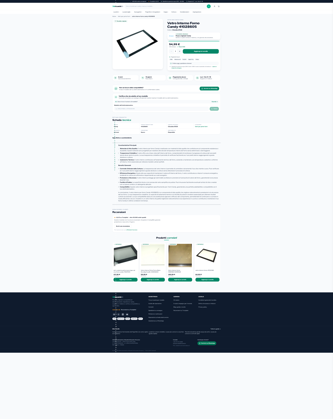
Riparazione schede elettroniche (158, 317)
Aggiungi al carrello (201, 51)
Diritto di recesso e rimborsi (206, 303)
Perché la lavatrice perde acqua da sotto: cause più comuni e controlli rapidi (200, 332)
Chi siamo (176, 300)
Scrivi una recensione (123, 226)
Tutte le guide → (216, 329)
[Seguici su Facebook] (114, 314)
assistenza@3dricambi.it (179, 343)
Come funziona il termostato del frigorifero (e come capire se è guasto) (130, 332)
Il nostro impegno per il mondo (182, 303)
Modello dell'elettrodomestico (123, 105)
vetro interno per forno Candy (114, 146)
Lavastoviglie (126, 12)
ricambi (117, 6)
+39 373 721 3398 (178, 341)
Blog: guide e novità (179, 307)
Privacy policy (202, 307)
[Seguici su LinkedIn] (123, 314)
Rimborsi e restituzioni (155, 314)
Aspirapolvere (197, 12)
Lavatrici (116, 12)
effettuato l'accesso (131, 229)
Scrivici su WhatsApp (210, 88)
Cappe (166, 12)
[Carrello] (219, 6)
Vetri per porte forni (124, 16)
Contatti (150, 307)
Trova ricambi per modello (156, 300)
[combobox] (166, 6)
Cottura (173, 12)
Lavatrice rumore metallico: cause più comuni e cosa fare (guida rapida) (166, 332)
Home (114, 16)
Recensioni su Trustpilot (180, 310)
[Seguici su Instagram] (118, 314)
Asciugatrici (137, 12)
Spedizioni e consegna (155, 310)
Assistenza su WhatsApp (156, 321)
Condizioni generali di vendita (207, 300)
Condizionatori (184, 12)
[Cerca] (209, 6)
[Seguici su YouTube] (127, 314)
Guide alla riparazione (154, 303)
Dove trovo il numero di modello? (168, 101)
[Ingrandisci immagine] (137, 44)
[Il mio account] (214, 6)
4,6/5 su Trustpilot (122, 217)
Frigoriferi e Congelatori (152, 12)
